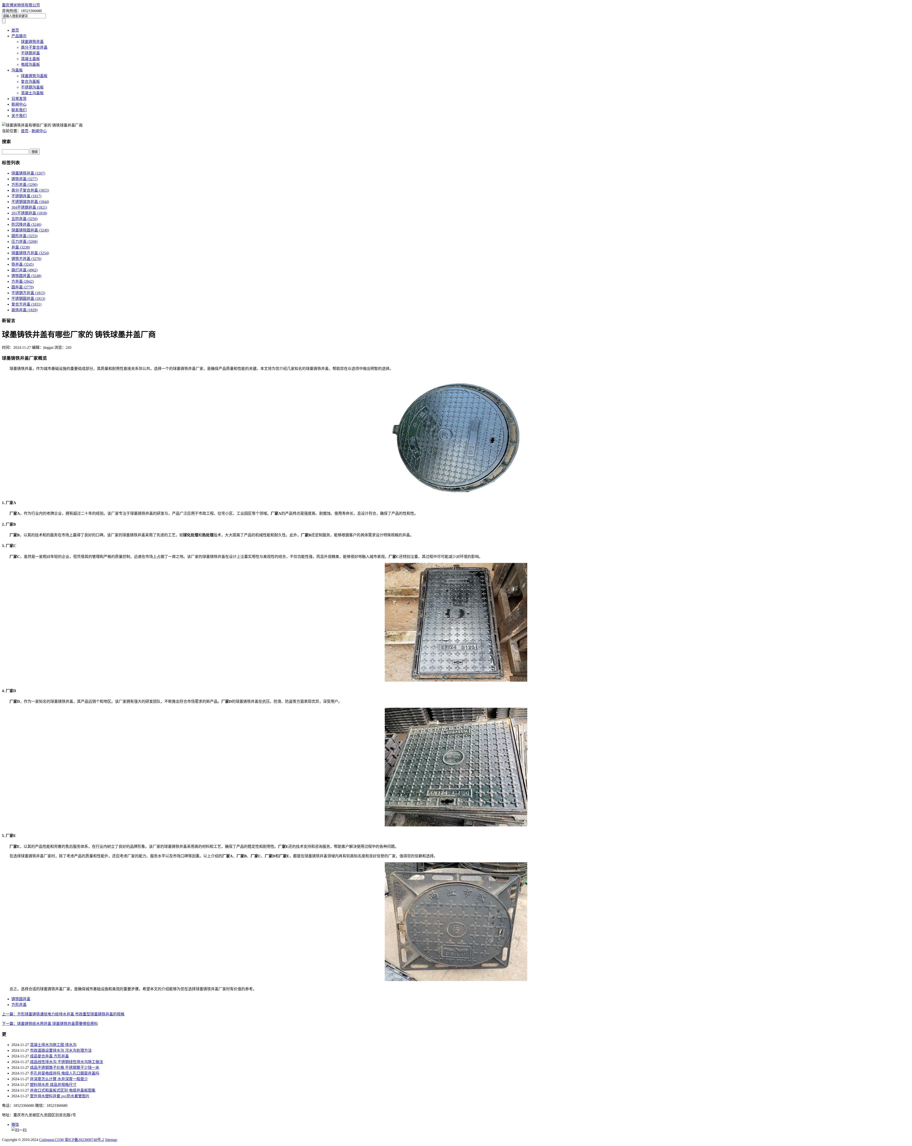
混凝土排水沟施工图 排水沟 (53, 1045)
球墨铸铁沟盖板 (34, 76)
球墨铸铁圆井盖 (30, 230)
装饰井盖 (24, 310)
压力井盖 (24, 242)
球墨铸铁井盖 (32, 42)
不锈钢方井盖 (28, 293)
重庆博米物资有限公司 (21, 5)
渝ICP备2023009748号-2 (84, 1140)
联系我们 (19, 110)
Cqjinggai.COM (51, 1140)
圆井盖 (22, 287)
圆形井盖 (24, 236)
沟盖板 (17, 70)
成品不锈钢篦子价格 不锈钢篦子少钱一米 (64, 1068)
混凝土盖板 (30, 59)
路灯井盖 (24, 270)
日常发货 (19, 99)
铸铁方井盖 (26, 259)
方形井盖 (24, 185)
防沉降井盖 (26, 224)
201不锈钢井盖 (29, 213)
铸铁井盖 (24, 179)
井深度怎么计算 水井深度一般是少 (59, 1079)
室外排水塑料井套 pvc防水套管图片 (60, 1096)
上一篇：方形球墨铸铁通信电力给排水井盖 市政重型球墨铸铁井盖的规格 (63, 1014)
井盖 (20, 247)
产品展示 (19, 36)
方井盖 (22, 281)
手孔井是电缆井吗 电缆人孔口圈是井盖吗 (64, 1073)
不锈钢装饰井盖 (30, 202)
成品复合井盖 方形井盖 (49, 1056)
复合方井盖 (26, 304)
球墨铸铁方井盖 (30, 253)
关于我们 (19, 116)
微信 (15, 1124)
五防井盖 (24, 219)
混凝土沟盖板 (32, 93)
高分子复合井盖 (34, 47)
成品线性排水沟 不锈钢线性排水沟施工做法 (66, 1062)
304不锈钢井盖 (29, 207)
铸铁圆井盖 (26, 276)
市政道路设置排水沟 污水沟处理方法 (61, 1050)
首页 (15, 30)
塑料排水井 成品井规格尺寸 (53, 1085)
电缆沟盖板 (30, 64)
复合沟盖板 (30, 82)
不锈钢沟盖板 (32, 87)
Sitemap (111, 1140)
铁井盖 (22, 264)
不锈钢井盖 (30, 53)
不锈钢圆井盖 (28, 299)
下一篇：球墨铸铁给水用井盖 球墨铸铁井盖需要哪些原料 (50, 1024)
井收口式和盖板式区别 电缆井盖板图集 (62, 1090)
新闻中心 (19, 104)
